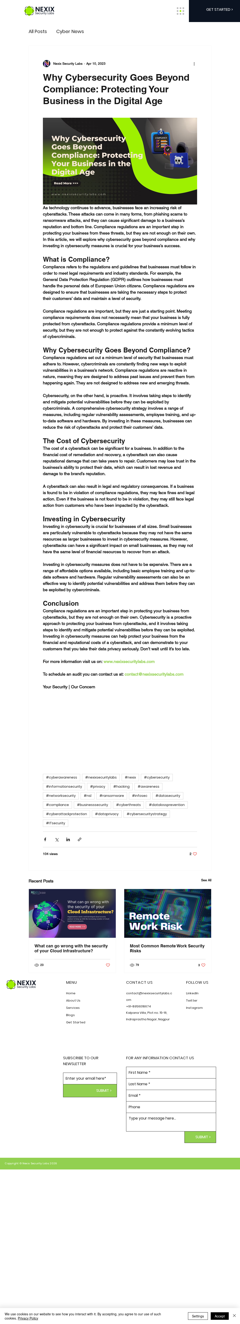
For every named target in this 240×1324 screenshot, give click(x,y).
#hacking (121, 786)
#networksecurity (61, 795)
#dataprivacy (107, 814)
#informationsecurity (64, 786)
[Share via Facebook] (45, 839)
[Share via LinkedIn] (68, 839)
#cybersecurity (157, 777)
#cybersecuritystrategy (147, 814)
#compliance (57, 804)
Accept (220, 1316)
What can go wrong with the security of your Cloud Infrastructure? (71, 948)
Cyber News (70, 31)
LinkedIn (192, 993)
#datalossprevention (167, 804)
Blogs (70, 1015)
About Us (73, 1000)
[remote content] (120, 729)
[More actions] (194, 63)
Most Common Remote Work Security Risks (167, 948)
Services (73, 1008)
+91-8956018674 (138, 1006)
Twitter (192, 1000)
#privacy (97, 786)
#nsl (87, 795)
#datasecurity (167, 795)
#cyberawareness (61, 777)
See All (206, 880)
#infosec (139, 795)
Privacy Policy (28, 1318)
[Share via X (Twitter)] (56, 839)
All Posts (38, 31)
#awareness (148, 786)
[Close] (234, 1316)
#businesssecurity (92, 804)
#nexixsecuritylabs (101, 777)
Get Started (76, 1022)
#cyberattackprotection (66, 814)
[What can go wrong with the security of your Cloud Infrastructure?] (72, 913)
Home (71, 993)
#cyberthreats (128, 804)
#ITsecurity (55, 823)
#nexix (130, 777)
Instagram (194, 1008)
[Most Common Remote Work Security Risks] (167, 913)
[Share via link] (79, 839)
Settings (198, 1316)
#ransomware (111, 795)
